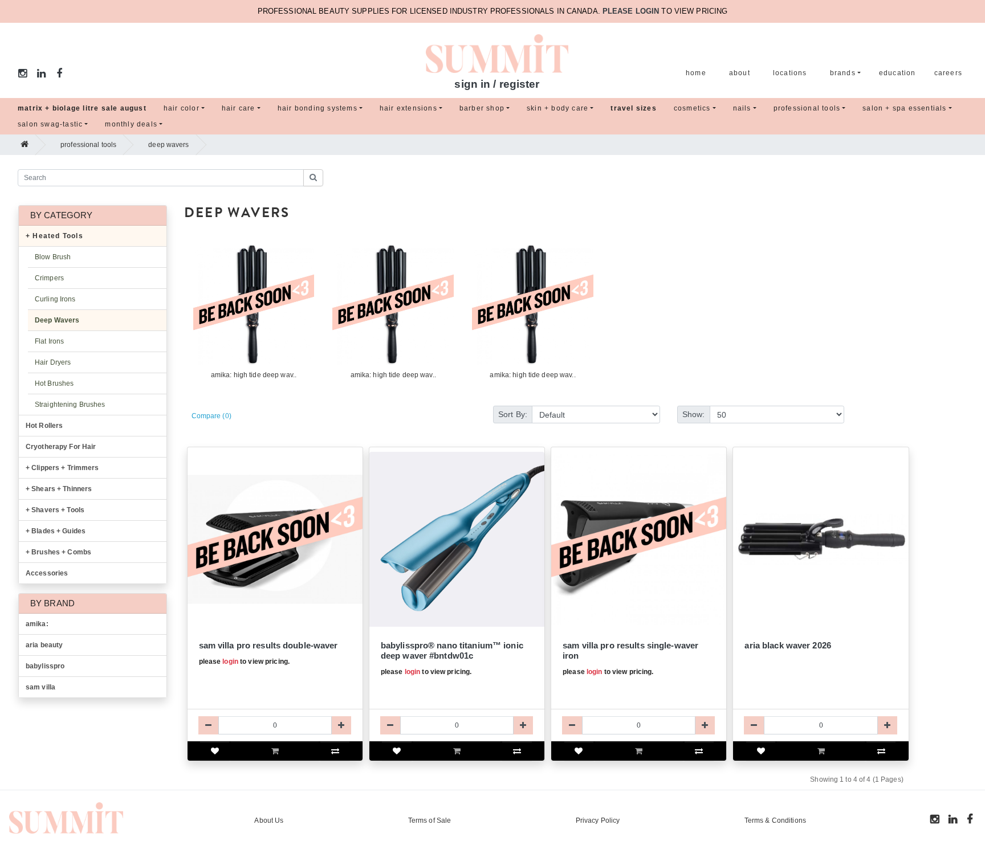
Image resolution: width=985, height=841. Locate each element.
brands (843, 73)
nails (742, 108)
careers (948, 73)
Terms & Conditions (775, 820)
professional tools (807, 108)
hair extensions (408, 108)
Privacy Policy (598, 820)
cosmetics (692, 108)
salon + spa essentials (904, 108)
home (696, 73)
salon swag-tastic (50, 124)
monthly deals (131, 124)
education (897, 73)
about (739, 73)
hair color (182, 108)
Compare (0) (211, 416)
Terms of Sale (429, 820)
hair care (238, 108)
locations (790, 73)
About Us (268, 820)
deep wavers (168, 145)
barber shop (481, 108)
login (230, 662)
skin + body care (557, 108)
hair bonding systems (317, 108)
